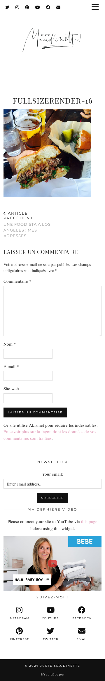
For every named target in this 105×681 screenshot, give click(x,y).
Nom (10, 344)
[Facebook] (48, 7)
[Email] (58, 7)
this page (89, 521)
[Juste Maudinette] (53, 45)
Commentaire (18, 281)
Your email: (52, 474)
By (53, 674)
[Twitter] (7, 7)
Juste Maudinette (60, 666)
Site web (11, 388)
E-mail (11, 366)
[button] (97, 7)
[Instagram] (17, 7)
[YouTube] (37, 7)
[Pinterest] (27, 7)
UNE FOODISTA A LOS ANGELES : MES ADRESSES (27, 224)
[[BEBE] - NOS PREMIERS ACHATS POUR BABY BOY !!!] (53, 563)
